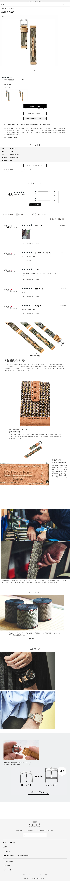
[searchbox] (9, 214)
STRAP (6, 8)
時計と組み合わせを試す (35, 113)
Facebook (40, 874)
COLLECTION (11, 8)
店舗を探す (5, 847)
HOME (2, 8)
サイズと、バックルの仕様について (35, 165)
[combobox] (26, 214)
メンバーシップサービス (9, 842)
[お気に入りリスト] (24, 108)
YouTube (46, 874)
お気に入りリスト (29, 108)
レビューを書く (35, 205)
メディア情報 (6, 851)
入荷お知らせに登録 (35, 106)
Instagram (29, 874)
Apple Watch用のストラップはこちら (36, 118)
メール (24, 874)
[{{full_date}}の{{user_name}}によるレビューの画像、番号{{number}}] (26, 234)
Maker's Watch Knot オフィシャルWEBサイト (5, 4)
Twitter (35, 874)
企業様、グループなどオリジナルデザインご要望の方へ (16, 855)
